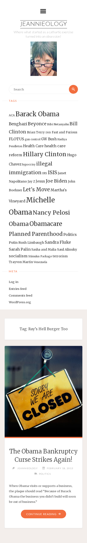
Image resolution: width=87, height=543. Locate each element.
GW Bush (49, 139)
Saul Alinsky (67, 249)
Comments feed (20, 295)
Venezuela (40, 262)
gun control (32, 139)
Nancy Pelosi (51, 212)
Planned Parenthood (36, 234)
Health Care (33, 146)
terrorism (60, 256)
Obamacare (45, 224)
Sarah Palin (20, 249)
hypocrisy (28, 164)
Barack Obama (37, 114)
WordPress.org (20, 302)
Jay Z (31, 181)
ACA (12, 115)
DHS (48, 132)
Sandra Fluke (58, 242)
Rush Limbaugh (31, 242)
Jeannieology (43, 24)
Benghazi (18, 124)
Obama (19, 224)
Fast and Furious (64, 132)
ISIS (52, 172)
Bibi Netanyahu (58, 124)
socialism (18, 256)
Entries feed (17, 289)
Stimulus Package (40, 256)
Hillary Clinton (44, 154)
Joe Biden (56, 181)
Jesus (40, 181)
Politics (70, 234)
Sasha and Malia (43, 250)
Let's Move (36, 189)
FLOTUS (16, 139)
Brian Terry (36, 132)
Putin (13, 242)
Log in (13, 282)
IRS (44, 173)
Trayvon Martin (21, 262)
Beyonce (37, 123)
